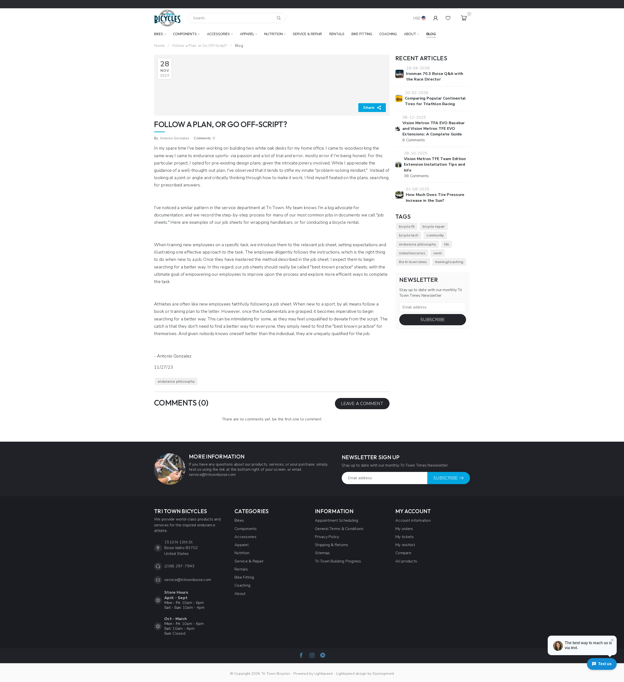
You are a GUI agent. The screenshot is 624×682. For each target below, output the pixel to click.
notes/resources (412, 253)
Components (185, 34)
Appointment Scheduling (336, 520)
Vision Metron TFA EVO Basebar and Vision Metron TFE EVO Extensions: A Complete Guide (433, 128)
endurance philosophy (176, 381)
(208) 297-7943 (179, 566)
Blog (431, 34)
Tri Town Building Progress (338, 561)
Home (159, 45)
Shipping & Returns (331, 545)
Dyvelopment (383, 673)
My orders (404, 528)
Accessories (218, 34)
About (410, 34)
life (446, 244)
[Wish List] (448, 18)
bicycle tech (408, 235)
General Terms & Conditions (339, 528)
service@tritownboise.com (187, 579)
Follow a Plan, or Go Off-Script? (200, 45)
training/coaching (449, 261)
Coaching (388, 34)
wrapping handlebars (271, 222)
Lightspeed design (351, 673)
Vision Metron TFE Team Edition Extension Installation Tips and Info (435, 164)
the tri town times (413, 261)
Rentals (336, 34)
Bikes (158, 34)
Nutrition (273, 34)
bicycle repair (434, 226)
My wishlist (405, 545)
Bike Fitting (361, 34)
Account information (413, 520)
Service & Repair (307, 34)
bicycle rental (345, 222)
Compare (403, 553)
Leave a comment (362, 404)
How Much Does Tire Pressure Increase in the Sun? (435, 197)
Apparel (247, 34)
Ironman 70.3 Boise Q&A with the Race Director (434, 76)
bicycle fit (406, 226)
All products (406, 561)
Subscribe (432, 320)
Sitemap (322, 553)
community (435, 235)
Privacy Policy (327, 536)
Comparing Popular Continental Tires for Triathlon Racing (435, 101)
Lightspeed (323, 673)
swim (437, 253)
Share (368, 107)
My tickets (404, 536)
